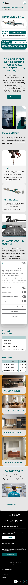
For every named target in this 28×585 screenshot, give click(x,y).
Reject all (14, 320)
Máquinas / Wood (10, 7)
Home (3, 7)
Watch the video (14, 96)
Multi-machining (19, 7)
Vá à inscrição (8, 537)
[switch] (24, 292)
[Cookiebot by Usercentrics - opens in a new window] (20, 263)
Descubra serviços (11, 504)
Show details (20, 306)
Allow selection (14, 316)
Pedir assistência (9, 554)
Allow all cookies (14, 311)
